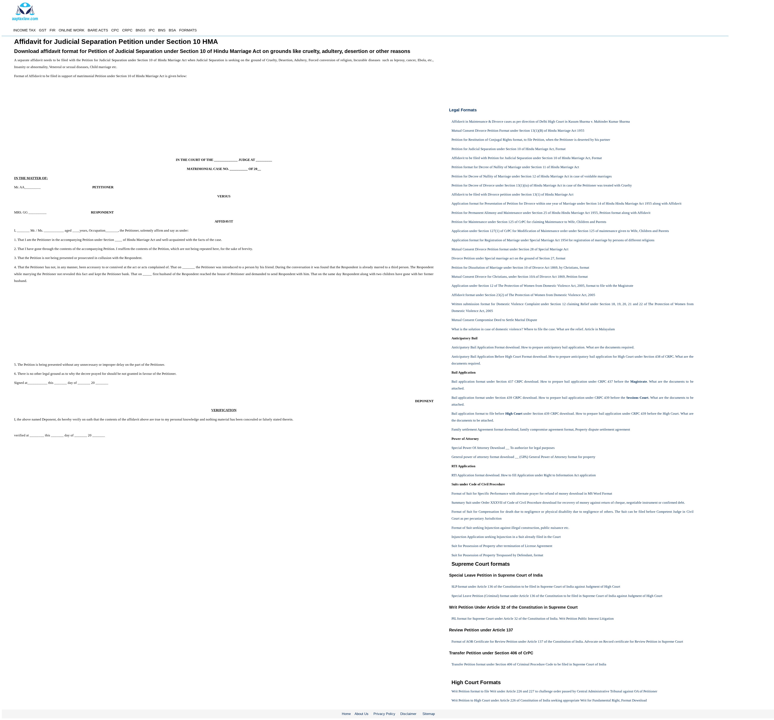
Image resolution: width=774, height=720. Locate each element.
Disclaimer (408, 714)
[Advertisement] (135, 117)
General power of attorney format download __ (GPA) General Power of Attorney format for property (523, 457)
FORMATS (188, 30)
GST (42, 30)
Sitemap (428, 714)
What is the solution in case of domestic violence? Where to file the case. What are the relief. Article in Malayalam (533, 329)
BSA (172, 30)
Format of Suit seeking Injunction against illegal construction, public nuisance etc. (510, 528)
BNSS (141, 30)
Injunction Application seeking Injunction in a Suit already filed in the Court (506, 537)
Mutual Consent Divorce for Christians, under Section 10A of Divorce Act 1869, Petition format (520, 277)
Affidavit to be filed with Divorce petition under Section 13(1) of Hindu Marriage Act (512, 194)
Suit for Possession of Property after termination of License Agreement (502, 546)
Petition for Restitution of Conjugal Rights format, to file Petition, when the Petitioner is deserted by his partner (531, 140)
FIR (52, 30)
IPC (152, 30)
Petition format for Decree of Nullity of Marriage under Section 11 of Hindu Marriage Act (515, 167)
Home (346, 714)
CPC (115, 30)
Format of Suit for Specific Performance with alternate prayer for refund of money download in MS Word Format (532, 493)
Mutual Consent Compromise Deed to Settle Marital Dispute (494, 320)
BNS (161, 30)
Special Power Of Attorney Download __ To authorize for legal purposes (503, 448)
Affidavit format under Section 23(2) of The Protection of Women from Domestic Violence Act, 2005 (523, 295)
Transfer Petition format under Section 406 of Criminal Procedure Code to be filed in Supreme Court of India (529, 664)
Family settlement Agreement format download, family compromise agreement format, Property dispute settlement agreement (541, 429)
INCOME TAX (24, 30)
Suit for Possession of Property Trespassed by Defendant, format (497, 555)
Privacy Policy (384, 714)
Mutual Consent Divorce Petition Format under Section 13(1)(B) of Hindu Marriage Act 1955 (518, 131)
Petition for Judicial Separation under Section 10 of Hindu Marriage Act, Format (509, 149)
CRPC (127, 30)
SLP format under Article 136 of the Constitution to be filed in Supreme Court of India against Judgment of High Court (536, 586)
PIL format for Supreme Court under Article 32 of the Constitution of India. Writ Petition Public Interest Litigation (533, 619)
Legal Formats (463, 110)
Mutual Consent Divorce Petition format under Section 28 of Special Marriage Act (510, 249)
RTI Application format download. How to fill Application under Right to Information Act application (524, 475)
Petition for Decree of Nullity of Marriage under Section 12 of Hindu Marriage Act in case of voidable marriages (532, 176)
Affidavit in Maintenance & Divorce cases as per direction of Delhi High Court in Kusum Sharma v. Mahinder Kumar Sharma (541, 121)
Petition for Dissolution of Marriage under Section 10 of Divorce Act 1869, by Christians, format (520, 267)
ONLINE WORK (71, 30)
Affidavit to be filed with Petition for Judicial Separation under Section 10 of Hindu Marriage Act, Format (527, 158)
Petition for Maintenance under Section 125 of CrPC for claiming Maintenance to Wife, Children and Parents (529, 222)
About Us (361, 714)
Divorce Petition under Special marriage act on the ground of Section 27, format (508, 258)
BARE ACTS (98, 30)
